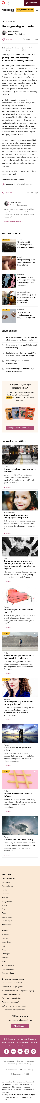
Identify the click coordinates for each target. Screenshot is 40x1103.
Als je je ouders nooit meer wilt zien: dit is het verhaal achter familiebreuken (21, 338)
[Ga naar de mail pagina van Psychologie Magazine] (13, 1051)
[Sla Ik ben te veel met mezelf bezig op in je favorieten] (36, 818)
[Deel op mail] (32, 193)
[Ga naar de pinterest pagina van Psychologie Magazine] (33, 1051)
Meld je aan (19, 1026)
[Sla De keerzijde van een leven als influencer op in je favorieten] (36, 772)
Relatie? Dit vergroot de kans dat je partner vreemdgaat (20, 370)
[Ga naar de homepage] (8, 10)
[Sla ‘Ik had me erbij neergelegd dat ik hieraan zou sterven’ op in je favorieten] (13, 240)
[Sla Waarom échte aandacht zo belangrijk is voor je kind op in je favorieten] (36, 493)
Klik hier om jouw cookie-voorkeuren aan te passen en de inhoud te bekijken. (18, 1089)
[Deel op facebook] (28, 193)
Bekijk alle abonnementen (20, 428)
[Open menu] (37, 10)
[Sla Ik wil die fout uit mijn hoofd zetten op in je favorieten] (36, 726)
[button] (32, 3)
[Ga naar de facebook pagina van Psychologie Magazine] (6, 1051)
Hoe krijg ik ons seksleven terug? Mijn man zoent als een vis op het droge (21, 354)
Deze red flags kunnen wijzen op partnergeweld (19, 362)
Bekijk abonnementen (25, 10)
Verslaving (11, 21)
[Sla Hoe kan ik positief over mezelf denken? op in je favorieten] (36, 588)
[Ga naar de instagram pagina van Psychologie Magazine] (26, 1051)
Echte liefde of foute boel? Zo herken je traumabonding (22, 346)
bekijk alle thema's (25, 184)
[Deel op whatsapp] (37, 193)
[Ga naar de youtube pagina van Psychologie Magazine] (20, 1051)
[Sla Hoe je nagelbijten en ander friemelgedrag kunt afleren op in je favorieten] (13, 258)
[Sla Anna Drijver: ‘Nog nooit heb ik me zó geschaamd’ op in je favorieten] (36, 680)
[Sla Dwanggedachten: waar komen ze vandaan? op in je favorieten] (36, 447)
